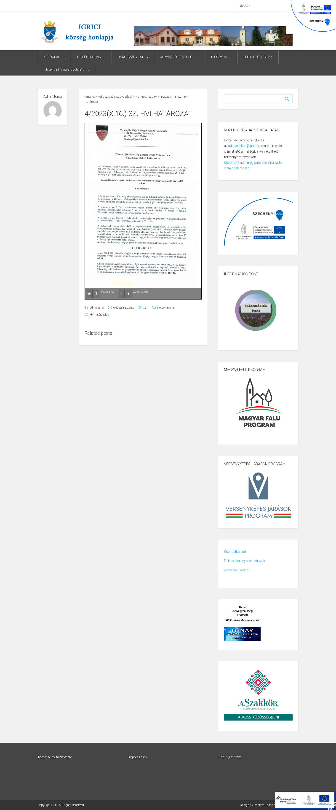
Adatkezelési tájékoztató (55, 757)
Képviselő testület (177, 57)
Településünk (89, 57)
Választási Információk (64, 70)
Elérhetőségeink (258, 57)
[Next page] (96, 293)
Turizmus (219, 57)
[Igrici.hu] (77, 31)
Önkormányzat (130, 57)
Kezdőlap (52, 57)
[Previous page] (89, 293)
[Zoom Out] (121, 293)
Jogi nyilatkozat (230, 757)
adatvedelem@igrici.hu (244, 146)
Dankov (258, 805)
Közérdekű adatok (237, 570)
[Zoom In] (128, 293)
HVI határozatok (99, 314)
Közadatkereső (235, 552)
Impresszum (137, 757)
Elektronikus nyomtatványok (244, 561)
